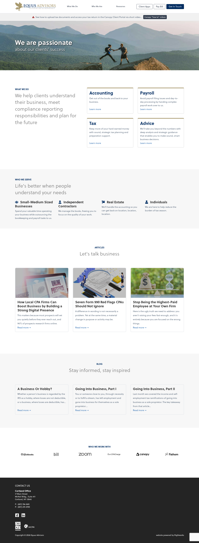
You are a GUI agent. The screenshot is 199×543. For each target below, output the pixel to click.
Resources (120, 6)
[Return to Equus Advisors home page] (35, 6)
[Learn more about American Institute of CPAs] (29, 526)
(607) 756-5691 (24, 504)
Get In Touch (175, 6)
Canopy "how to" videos (155, 17)
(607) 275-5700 (24, 506)
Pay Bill (159, 6)
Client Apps (144, 6)
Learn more (104, 109)
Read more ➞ (41, 327)
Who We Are (97, 6)
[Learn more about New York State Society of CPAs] (18, 526)
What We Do (72, 6)
